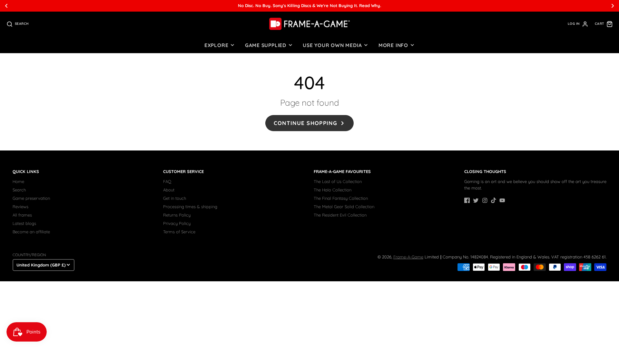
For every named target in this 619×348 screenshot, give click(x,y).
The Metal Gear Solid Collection (344, 206)
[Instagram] (485, 200)
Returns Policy (177, 215)
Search (19, 189)
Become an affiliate (31, 231)
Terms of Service (179, 231)
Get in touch (174, 198)
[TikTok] (493, 200)
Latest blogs (24, 223)
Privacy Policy (177, 223)
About (168, 189)
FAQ (167, 181)
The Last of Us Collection (338, 181)
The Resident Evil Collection (340, 215)
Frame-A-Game (408, 256)
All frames (22, 215)
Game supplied (265, 45)
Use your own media (332, 45)
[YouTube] (502, 200)
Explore (216, 45)
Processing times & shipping (190, 206)
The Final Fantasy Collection (341, 198)
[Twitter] (476, 200)
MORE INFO (393, 45)
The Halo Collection (332, 189)
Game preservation (31, 198)
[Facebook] (467, 200)
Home (18, 181)
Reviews (20, 206)
